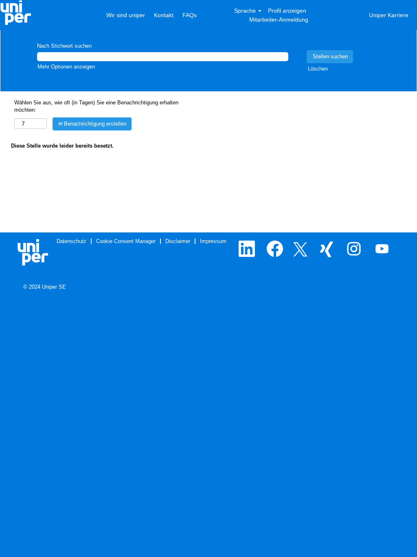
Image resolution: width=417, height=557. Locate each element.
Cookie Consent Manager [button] (126, 241)
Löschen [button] (318, 69)
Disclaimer (177, 241)
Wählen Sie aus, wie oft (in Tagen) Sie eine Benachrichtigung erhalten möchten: (96, 106)
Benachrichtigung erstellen (94, 124)
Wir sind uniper (126, 15)
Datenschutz (71, 241)
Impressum (213, 241)
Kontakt (163, 15)
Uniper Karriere (388, 15)
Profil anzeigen (287, 10)
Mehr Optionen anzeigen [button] (66, 67)
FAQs (189, 15)
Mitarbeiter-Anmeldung (278, 19)
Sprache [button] (245, 10)
